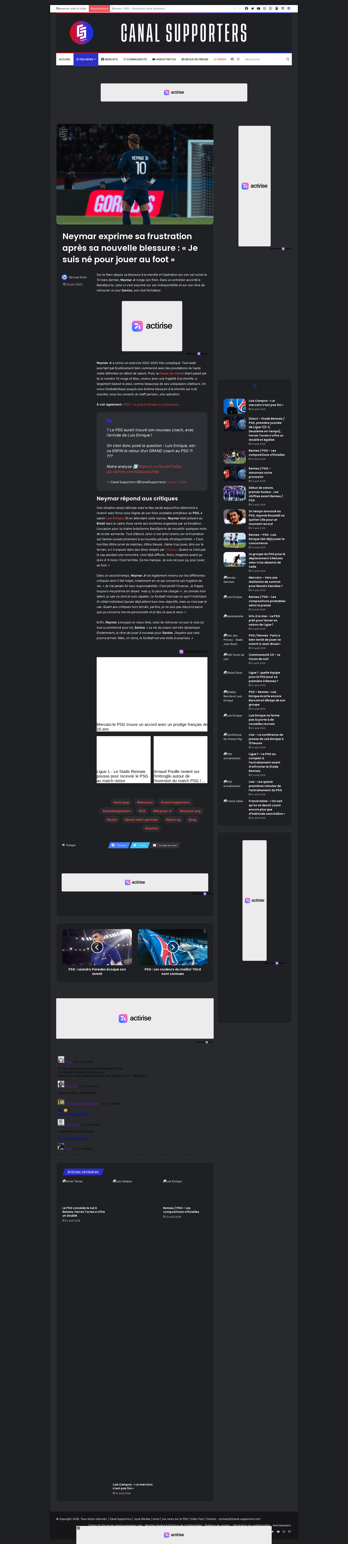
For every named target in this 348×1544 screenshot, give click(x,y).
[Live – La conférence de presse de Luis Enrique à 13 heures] (235, 740)
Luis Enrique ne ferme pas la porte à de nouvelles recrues (264, 719)
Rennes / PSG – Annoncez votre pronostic (260, 472)
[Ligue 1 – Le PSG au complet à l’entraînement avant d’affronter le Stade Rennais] (235, 759)
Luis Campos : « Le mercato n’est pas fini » (133, 1486)
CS (143, 811)
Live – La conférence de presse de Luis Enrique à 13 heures (266, 739)
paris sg (174, 820)
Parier (221, 59)
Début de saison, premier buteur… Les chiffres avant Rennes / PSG (154, 8)
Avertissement (282, 1525)
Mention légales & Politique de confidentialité (173, 1525)
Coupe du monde (171, 373)
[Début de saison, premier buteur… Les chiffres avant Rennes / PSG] (235, 493)
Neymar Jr (163, 811)
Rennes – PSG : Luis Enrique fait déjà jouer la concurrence (267, 539)
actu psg (122, 802)
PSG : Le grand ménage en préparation (151, 404)
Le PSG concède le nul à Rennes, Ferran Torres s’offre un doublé (83, 1212)
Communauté (136, 59)
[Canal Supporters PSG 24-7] (174, 32)
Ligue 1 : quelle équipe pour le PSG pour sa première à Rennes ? (264, 677)
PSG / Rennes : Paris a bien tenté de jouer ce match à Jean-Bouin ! (265, 639)
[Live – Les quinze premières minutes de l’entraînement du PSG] (235, 787)
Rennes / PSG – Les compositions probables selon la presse (267, 601)
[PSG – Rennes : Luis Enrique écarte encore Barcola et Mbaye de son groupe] (235, 697)
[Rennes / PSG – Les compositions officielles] (185, 1191)
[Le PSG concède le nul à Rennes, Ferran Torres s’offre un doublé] (84, 1191)
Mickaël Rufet (78, 277)
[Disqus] (135, 1105)
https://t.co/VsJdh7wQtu (160, 466)
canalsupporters (118, 811)
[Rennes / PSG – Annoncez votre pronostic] (235, 474)
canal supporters (176, 802)
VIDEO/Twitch (165, 59)
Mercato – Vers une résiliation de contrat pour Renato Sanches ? (266, 582)
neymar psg (191, 811)
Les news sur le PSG (175, 1518)
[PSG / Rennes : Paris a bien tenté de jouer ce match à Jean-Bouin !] (235, 641)
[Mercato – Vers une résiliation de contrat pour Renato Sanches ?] (235, 583)
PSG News (86, 59)
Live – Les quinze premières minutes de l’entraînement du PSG (265, 786)
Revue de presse (196, 59)
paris (113, 820)
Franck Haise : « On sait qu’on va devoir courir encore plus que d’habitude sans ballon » (267, 807)
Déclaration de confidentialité (251, 1525)
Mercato (111, 59)
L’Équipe (171, 549)
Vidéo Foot (197, 1518)
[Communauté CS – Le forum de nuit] (235, 660)
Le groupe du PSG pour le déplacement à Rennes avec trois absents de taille (267, 560)
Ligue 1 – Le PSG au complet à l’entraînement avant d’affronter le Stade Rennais (264, 762)
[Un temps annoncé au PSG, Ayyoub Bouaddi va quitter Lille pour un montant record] (235, 516)
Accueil (65, 59)
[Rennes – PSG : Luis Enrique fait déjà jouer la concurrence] (235, 540)
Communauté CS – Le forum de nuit (264, 657)
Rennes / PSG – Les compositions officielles (181, 1210)
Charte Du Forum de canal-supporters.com (115, 1525)
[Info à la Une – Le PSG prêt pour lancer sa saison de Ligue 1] (235, 621)
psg (193, 820)
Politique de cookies (217, 1525)
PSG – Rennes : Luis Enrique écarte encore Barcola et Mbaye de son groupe (267, 698)
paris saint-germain (142, 820)
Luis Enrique (115, 518)
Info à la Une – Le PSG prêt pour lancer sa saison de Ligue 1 (264, 620)
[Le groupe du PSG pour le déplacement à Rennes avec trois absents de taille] (235, 559)
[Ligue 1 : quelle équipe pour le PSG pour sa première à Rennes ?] (235, 678)
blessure (146, 802)
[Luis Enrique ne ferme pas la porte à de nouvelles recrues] (235, 720)
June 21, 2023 (176, 482)
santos (152, 828)
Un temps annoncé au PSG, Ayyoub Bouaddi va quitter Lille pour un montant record (267, 517)
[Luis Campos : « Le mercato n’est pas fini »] (135, 1330)
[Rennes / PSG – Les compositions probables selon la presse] (235, 602)
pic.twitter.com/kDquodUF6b (133, 471)
